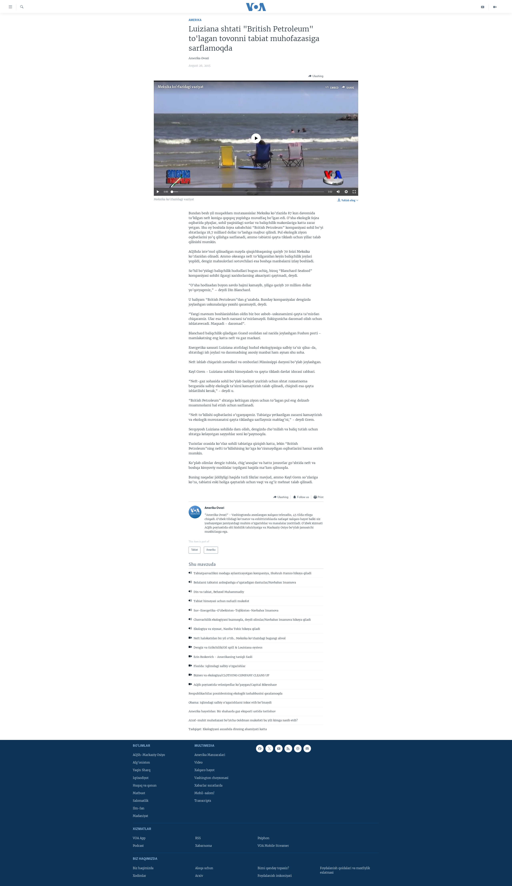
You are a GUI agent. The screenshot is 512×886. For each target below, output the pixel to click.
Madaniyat (140, 816)
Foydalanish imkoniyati (275, 876)
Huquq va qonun (145, 785)
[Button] (315, 76)
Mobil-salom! (204, 793)
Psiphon (263, 838)
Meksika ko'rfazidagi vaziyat (180, 87)
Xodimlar (139, 876)
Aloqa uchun (204, 868)
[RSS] (288, 748)
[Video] (495, 7)
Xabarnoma (203, 846)
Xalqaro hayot (204, 770)
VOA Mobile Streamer (273, 846)
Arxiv (199, 876)
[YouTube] (483, 7)
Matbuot (139, 793)
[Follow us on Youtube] (279, 748)
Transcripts (202, 801)
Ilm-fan (138, 808)
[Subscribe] (307, 748)
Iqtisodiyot (141, 778)
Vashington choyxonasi (211, 778)
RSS (198, 838)
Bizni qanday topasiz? (273, 868)
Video (198, 763)
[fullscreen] (354, 192)
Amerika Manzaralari (209, 755)
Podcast (138, 846)
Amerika (195, 20)
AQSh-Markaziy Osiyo (149, 755)
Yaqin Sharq (141, 770)
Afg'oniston (141, 763)
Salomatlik (140, 801)
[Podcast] (298, 748)
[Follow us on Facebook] (260, 748)
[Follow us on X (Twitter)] (269, 748)
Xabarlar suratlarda (208, 785)
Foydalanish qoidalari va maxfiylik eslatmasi (345, 870)
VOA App (139, 838)
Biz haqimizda (143, 868)
